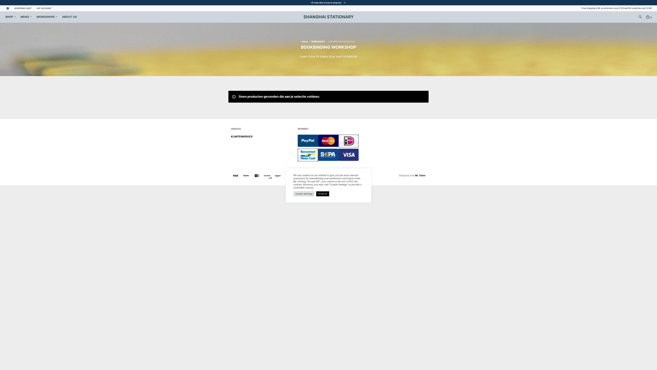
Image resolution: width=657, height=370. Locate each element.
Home (305, 41)
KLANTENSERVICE (242, 136)
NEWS (25, 16)
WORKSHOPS (45, 16)
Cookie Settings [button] (303, 193)
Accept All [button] (322, 194)
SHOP (9, 16)
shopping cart (22, 8)
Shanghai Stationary (329, 17)
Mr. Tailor (420, 175)
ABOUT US (69, 16)
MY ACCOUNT (44, 8)
